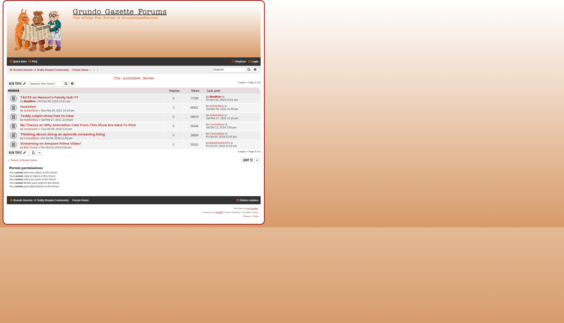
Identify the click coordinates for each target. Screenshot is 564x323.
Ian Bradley (252, 208)
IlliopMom (30, 101)
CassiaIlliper (217, 124)
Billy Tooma (31, 147)
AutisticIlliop (31, 110)
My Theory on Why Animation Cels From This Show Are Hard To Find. (78, 125)
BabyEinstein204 (220, 142)
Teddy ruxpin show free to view (47, 116)
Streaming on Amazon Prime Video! (50, 143)
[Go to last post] (223, 96)
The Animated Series (134, 78)
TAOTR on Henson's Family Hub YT (49, 97)
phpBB (218, 212)
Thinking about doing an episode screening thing (62, 134)
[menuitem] (32, 62)
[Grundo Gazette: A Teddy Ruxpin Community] (39, 30)
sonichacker (31, 129)
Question (28, 106)
